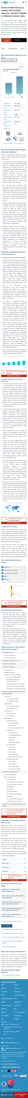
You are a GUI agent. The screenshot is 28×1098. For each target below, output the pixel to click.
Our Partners (17, 991)
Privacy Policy (5, 1015)
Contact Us (17, 1005)
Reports (16, 985)
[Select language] (23, 2)
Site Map (16, 1019)
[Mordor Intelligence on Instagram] (15, 1071)
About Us (3, 988)
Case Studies (17, 1002)
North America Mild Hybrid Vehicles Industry (13, 937)
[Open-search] (26, 2)
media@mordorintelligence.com (12, 1048)
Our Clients (4, 991)
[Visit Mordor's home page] (5, 2)
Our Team (17, 988)
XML (2, 1019)
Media (3, 995)
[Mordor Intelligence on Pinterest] (12, 1071)
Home (3, 985)
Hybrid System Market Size (9, 947)
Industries (4, 1009)
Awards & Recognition (7, 998)
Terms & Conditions (19, 1012)
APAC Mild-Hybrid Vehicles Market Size (12, 929)
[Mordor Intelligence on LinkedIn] (2, 1071)
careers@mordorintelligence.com (10, 1064)
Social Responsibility (19, 995)
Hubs (15, 1009)
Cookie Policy (17, 1015)
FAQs (15, 998)
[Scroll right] (26, 48)
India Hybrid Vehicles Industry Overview (12, 933)
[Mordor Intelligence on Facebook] (6, 1071)
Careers (3, 1012)
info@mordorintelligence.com (11, 1042)
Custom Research (6, 1005)
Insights (3, 1002)
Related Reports (7, 925)
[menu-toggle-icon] (1, 2)
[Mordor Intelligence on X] (9, 1071)
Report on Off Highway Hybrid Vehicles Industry (12, 942)
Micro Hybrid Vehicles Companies (11, 975)
